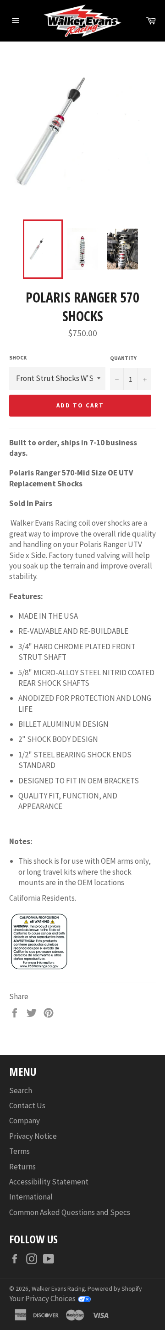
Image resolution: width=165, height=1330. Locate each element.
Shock (18, 357)
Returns (22, 1167)
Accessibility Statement (48, 1182)
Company (24, 1121)
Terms (19, 1151)
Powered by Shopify (115, 1289)
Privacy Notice (33, 1136)
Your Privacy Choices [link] (42, 1298)
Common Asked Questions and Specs (69, 1212)
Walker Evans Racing (58, 1289)
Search (20, 1090)
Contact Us (27, 1106)
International (31, 1197)
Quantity (123, 358)
